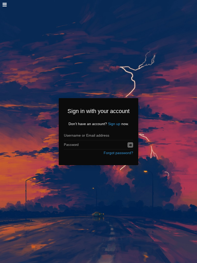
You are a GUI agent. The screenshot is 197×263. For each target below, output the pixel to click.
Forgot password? (118, 153)
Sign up (114, 124)
